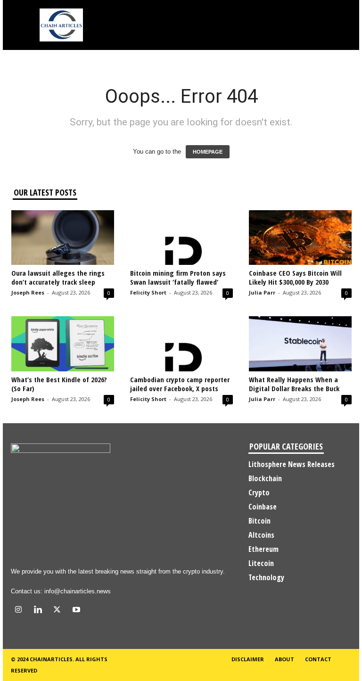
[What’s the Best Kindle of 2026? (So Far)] (62, 343)
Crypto (259, 492)
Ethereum (263, 549)
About (284, 659)
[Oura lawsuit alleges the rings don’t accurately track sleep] (62, 237)
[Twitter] (59, 610)
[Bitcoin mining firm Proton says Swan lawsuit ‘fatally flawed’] (181, 237)
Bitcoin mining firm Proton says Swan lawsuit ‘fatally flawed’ (178, 277)
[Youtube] (77, 610)
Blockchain (265, 478)
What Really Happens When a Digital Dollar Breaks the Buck (294, 384)
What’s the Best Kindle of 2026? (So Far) (59, 384)
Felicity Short (148, 292)
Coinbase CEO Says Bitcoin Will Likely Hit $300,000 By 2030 (295, 277)
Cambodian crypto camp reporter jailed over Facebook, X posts (180, 384)
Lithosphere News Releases (291, 464)
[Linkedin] (39, 610)
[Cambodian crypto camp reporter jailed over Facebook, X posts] (181, 343)
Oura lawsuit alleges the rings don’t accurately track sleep (58, 277)
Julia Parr (262, 292)
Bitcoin (259, 521)
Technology (266, 577)
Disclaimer (247, 659)
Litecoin (261, 563)
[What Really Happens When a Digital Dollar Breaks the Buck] (300, 343)
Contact (318, 659)
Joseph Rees (27, 292)
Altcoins (261, 535)
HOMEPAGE (207, 152)
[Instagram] (20, 610)
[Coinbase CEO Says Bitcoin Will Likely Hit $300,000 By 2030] (300, 237)
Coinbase (262, 506)
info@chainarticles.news (77, 591)
